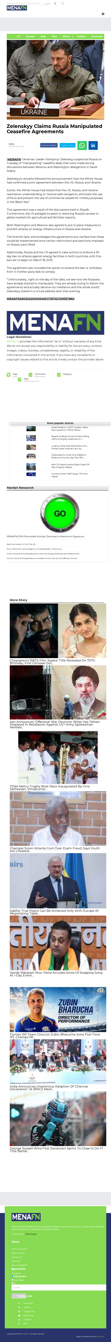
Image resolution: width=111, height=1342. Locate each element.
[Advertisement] (56, 24)
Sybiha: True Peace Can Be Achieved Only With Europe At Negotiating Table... (54, 912)
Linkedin (27, 1319)
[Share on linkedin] (93, 145)
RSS (25, 1323)
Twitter (26, 1307)
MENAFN (14, 159)
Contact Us (17, 1257)
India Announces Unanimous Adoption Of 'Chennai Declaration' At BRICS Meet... (49, 1088)
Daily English (19, 1276)
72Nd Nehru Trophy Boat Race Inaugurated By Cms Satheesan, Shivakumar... (50, 787)
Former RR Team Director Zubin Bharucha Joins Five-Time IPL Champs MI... (55, 1036)
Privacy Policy (18, 1253)
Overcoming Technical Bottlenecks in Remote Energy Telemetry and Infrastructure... (44, 554)
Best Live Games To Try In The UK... (22, 544)
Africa (65, 36)
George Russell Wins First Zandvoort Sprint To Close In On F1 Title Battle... (56, 1149)
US (15, 36)
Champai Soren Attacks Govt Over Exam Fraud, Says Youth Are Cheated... (55, 849)
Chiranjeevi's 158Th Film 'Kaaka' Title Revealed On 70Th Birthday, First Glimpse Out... (52, 662)
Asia (53, 36)
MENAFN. (26, 1334)
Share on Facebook (49, 145)
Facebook (28, 1303)
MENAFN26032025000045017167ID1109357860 (40, 298)
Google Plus (29, 1311)
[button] (55, 3)
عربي (47, 3)
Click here (31, 1234)
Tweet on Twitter (67, 145)
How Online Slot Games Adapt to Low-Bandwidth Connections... (35, 549)
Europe (30, 36)
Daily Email (28, 1315)
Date (11, 144)
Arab (42, 36)
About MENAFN (19, 1265)
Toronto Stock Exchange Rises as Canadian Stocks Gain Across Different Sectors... (42, 558)
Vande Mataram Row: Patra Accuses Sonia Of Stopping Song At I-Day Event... (56, 974)
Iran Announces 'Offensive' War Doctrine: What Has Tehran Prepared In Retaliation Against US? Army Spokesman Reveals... (55, 724)
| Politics (80, 36)
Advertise (16, 1261)
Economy (96, 36)
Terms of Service (19, 1249)
